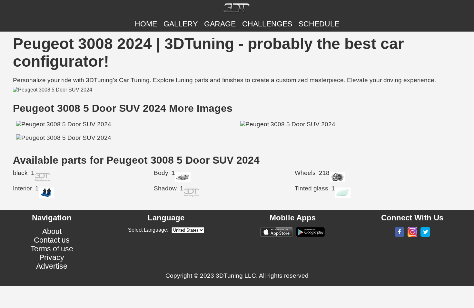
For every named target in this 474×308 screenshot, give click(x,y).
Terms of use (52, 249)
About (52, 231)
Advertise (51, 266)
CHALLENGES (267, 24)
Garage (220, 24)
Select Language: (148, 230)
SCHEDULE (319, 24)
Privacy (51, 257)
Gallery (180, 24)
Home (146, 24)
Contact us (52, 240)
